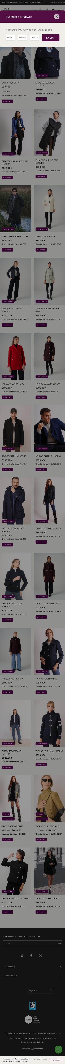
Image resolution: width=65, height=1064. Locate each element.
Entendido (56, 1060)
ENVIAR (50, 37)
